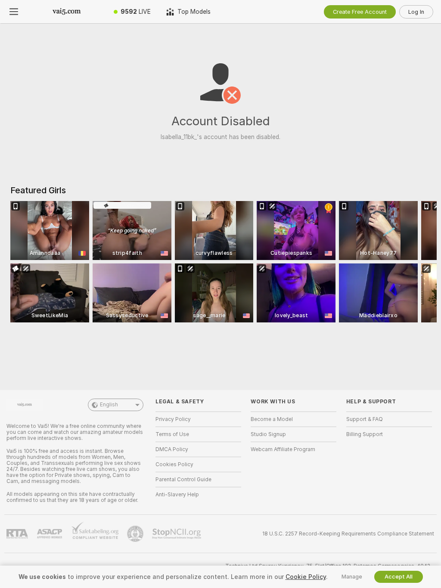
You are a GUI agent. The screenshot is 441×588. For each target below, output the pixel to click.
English (109, 405)
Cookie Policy (306, 576)
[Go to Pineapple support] (136, 534)
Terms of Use (172, 434)
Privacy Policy (173, 419)
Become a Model (272, 419)
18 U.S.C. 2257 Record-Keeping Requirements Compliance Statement (348, 534)
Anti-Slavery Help (177, 495)
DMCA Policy (171, 449)
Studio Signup (268, 434)
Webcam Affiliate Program (283, 449)
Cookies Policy (174, 464)
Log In (416, 12)
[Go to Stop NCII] (177, 534)
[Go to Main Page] (67, 11)
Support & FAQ (364, 419)
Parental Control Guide (183, 480)
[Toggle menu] (14, 11)
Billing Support (364, 434)
